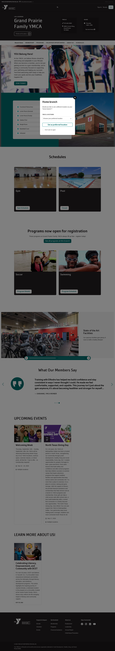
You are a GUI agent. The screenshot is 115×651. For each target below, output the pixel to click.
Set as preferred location (57, 125)
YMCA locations (48, 114)
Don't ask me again (50, 129)
